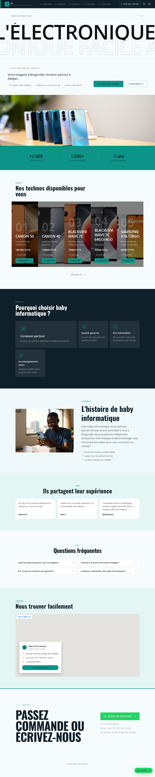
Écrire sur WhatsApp (120, 716)
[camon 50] (25, 234)
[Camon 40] (51, 234)
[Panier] (149, 4)
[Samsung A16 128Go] (130, 234)
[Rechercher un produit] (144, 4)
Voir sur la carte (41, 667)
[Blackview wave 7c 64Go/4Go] (104, 234)
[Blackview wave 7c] (77, 234)
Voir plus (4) (76, 274)
